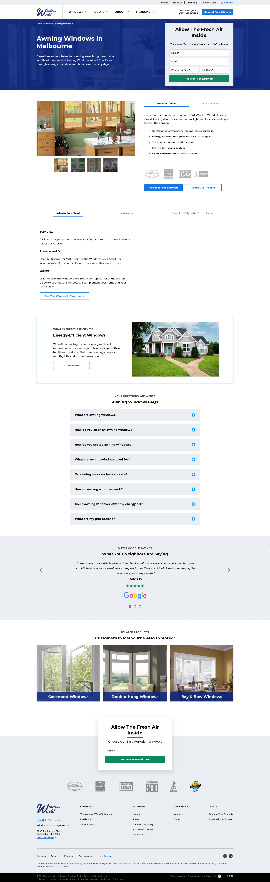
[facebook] (225, 856)
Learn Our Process (203, 187)
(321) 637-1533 (188, 13)
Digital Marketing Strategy (183, 876)
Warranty (137, 814)
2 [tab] (135, 606)
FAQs (136, 819)
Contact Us (139, 834)
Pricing (164, 2)
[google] (231, 856)
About (120, 11)
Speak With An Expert (220, 819)
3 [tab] (140, 606)
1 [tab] (130, 606)
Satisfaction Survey (143, 824)
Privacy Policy (100, 876)
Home (39, 24)
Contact (228, 3)
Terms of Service (113, 879)
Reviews (177, 2)
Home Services (207, 876)
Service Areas (209, 2)
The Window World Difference (96, 814)
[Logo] (46, 12)
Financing (192, 2)
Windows (76, 11)
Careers (107, 856)
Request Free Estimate (217, 12)
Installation (86, 819)
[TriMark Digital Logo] (225, 876)
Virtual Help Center (143, 829)
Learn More (71, 365)
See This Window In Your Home (64, 295)
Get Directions (45, 837)
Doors (99, 11)
